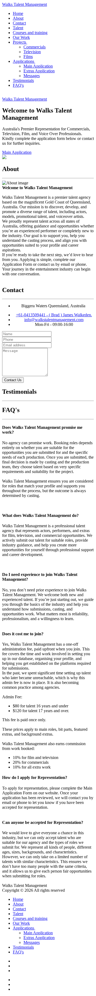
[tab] (48, 430)
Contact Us (13, 380)
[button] (20, 42)
